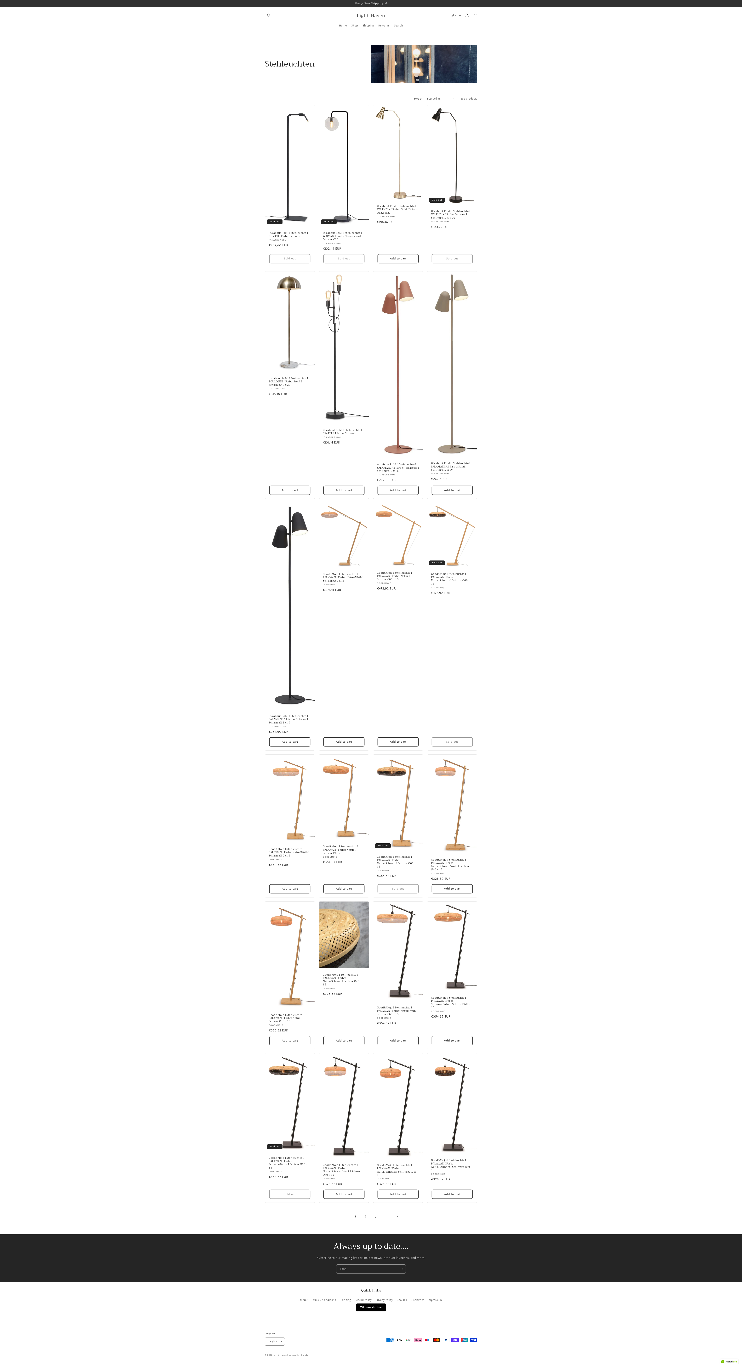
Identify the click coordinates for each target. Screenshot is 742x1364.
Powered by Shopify (297, 1355)
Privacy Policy (384, 1300)
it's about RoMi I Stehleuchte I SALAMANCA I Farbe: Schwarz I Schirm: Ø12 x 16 (288, 719)
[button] (269, 15)
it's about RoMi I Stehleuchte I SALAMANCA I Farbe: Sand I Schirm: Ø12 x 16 (450, 467)
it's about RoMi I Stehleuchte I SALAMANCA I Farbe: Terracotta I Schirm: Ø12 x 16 (398, 468)
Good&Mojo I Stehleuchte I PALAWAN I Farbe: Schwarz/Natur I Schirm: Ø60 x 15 (450, 1002)
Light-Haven (280, 1355)
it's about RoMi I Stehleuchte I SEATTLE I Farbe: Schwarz (342, 432)
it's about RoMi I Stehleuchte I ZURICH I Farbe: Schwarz (288, 234)
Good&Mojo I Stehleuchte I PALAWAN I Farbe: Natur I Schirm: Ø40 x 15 (286, 1018)
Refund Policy (363, 1300)
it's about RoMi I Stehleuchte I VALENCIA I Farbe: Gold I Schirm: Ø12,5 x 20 (398, 210)
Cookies (402, 1300)
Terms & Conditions (323, 1300)
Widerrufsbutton (371, 1307)
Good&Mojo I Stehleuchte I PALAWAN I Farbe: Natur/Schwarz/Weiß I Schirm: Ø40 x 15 (450, 864)
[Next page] (397, 1216)
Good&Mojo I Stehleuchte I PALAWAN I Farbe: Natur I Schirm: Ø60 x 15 (394, 576)
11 (386, 1216)
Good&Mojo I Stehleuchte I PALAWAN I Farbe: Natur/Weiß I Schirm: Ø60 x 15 (343, 578)
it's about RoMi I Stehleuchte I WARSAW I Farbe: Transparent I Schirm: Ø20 (342, 236)
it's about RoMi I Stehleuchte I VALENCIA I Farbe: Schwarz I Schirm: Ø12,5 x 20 (450, 215)
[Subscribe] (401, 1269)
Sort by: (418, 98)
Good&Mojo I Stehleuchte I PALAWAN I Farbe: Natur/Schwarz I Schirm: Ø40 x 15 (342, 979)
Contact (302, 1300)
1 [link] (344, 1216)
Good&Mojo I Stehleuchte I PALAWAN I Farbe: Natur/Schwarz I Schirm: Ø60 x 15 (450, 579)
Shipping (345, 1300)
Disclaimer (417, 1300)
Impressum (435, 1300)
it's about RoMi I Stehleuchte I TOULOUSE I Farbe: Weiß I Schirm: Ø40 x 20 (288, 382)
